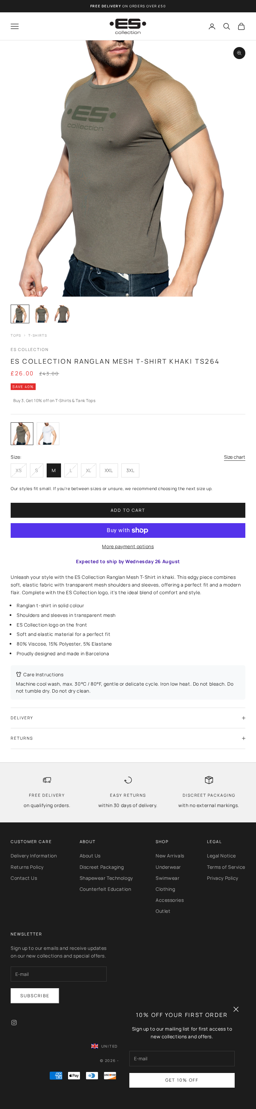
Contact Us (24, 878)
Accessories (170, 900)
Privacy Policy (222, 878)
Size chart (234, 457)
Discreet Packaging (102, 867)
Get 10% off (182, 1080)
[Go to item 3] (62, 314)
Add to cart (128, 510)
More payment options (128, 546)
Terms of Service (226, 867)
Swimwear (167, 878)
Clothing (165, 889)
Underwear (168, 867)
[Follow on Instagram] (14, 1022)
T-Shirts (37, 335)
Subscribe (34, 996)
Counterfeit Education (105, 889)
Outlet (163, 911)
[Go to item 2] (41, 314)
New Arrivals (170, 855)
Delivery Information (34, 855)
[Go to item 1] (20, 314)
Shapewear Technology (106, 878)
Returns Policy (27, 867)
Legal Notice (221, 855)
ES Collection (30, 349)
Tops (16, 335)
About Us (90, 855)
